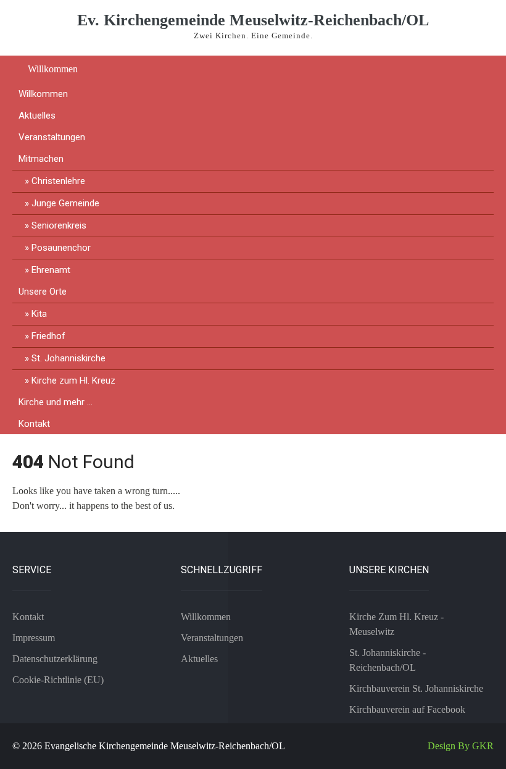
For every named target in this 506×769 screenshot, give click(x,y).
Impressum (33, 637)
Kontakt (34, 423)
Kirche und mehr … (56, 402)
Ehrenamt (50, 269)
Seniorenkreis (58, 225)
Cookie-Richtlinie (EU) (58, 679)
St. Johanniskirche (68, 358)
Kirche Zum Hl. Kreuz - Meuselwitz (396, 624)
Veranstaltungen (52, 137)
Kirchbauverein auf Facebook (407, 709)
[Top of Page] (471, 742)
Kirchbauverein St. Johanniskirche (416, 688)
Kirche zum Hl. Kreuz (73, 380)
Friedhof (48, 336)
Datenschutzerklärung (54, 658)
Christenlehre (58, 181)
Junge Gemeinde (65, 203)
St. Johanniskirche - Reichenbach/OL (387, 660)
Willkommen (53, 69)
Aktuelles (37, 115)
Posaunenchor (61, 247)
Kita (39, 313)
